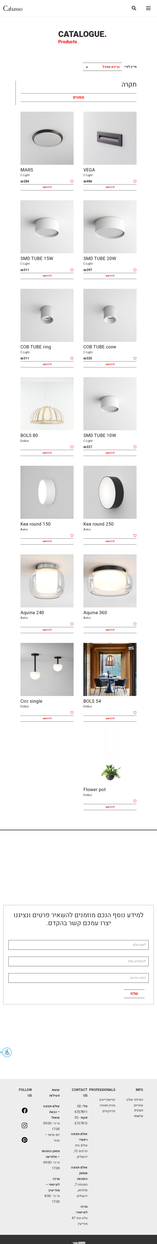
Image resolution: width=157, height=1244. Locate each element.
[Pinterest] (24, 1140)
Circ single (31, 701)
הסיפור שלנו (134, 1099)
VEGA (89, 170)
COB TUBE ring (35, 347)
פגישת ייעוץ (107, 1099)
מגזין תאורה (107, 1105)
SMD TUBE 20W (99, 258)
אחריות (138, 1105)
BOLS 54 (92, 701)
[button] (6, 1052)
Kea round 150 (35, 524)
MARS (26, 170)
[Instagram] (24, 1125)
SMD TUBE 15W (36, 258)
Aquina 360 (95, 612)
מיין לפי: (130, 66)
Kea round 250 (98, 524)
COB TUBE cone (99, 347)
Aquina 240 (32, 612)
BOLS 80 (29, 435)
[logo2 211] (12, 8)
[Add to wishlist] (135, 181)
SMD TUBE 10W (99, 435)
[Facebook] (24, 1110)
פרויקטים (108, 1111)
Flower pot (94, 789)
